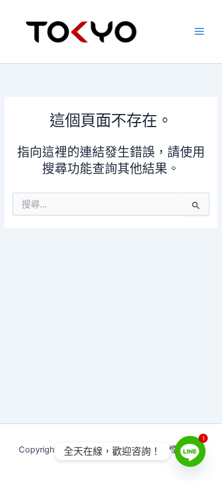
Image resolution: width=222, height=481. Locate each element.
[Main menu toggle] (199, 31)
